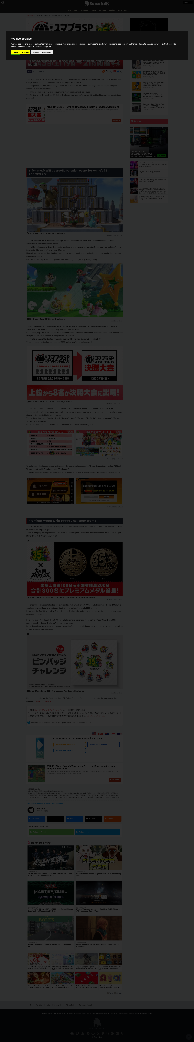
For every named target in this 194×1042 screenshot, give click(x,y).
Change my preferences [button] (42, 52)
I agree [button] (15, 52)
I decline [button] (25, 52)
